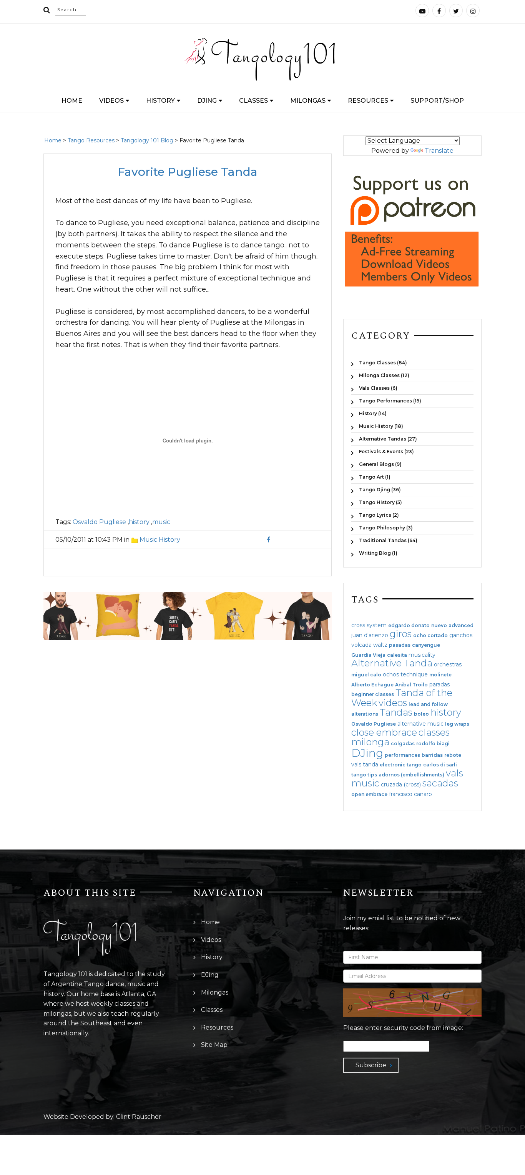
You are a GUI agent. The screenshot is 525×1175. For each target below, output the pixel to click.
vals (454, 773)
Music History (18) (381, 426)
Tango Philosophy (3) (386, 528)
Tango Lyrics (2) (379, 515)
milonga (370, 742)
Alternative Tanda (391, 663)
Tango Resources (91, 140)
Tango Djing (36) (380, 489)
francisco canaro (410, 794)
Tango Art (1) (374, 477)
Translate (439, 150)
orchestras (448, 664)
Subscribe (371, 1065)
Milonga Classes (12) (384, 375)
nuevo (439, 625)
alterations (364, 714)
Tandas (396, 712)
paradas (439, 684)
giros (401, 633)
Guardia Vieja (368, 655)
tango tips (364, 775)
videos (393, 702)
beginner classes (372, 694)
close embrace (384, 732)
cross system (369, 625)
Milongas (308, 100)
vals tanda (364, 764)
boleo (421, 714)
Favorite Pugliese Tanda (188, 172)
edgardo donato (409, 625)
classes (434, 732)
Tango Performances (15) (390, 401)
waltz (380, 645)
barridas (432, 755)
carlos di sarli (440, 765)
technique (414, 674)
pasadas (399, 645)
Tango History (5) (380, 502)
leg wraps (457, 724)
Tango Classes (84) (383, 363)
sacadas (440, 783)
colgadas (403, 743)
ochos (391, 674)
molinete (440, 675)
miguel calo (366, 675)
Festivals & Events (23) (386, 451)
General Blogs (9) (380, 464)
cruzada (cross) (401, 784)
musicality (422, 655)
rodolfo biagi (433, 743)
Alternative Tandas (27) (388, 439)
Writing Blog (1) (378, 553)
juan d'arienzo (369, 635)
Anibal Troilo (411, 685)
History (160, 100)
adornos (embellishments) (411, 775)
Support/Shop (437, 100)
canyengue (426, 645)
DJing (207, 100)
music (161, 522)
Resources (368, 100)
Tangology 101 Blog (147, 140)
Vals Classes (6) (378, 388)
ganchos (460, 635)
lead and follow (428, 704)
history (139, 522)
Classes (253, 100)
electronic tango (401, 765)
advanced (461, 625)
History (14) (373, 413)
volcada (361, 645)
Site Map (214, 1044)
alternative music (420, 724)
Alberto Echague (372, 685)
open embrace (369, 794)
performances (402, 755)
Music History (160, 539)
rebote (452, 755)
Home (71, 100)
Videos (111, 100)
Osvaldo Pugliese (99, 522)
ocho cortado (430, 635)
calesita (397, 655)
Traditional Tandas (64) (388, 540)
